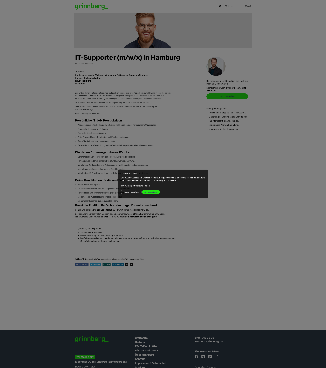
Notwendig (127, 186)
